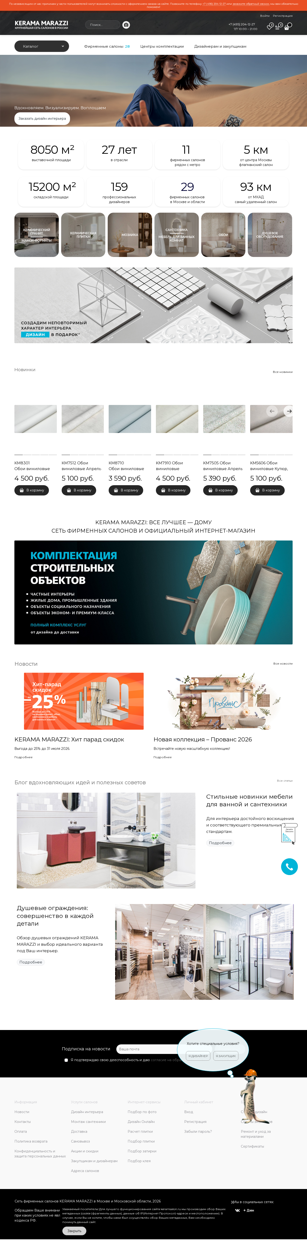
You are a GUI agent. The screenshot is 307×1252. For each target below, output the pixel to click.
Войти (265, 15)
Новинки (24, 369)
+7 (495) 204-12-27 (214, 4)
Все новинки (283, 372)
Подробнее (23, 757)
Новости (26, 664)
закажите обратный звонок (251, 4)
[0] (269, 29)
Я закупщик (226, 1056)
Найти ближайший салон (153, 118)
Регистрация (283, 15)
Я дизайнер (198, 1056)
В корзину (35, 490)
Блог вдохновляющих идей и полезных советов (80, 782)
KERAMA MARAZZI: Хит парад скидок (69, 739)
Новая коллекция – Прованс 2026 (203, 739)
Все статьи (285, 780)
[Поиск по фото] (126, 25)
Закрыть (74, 1231)
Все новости (283, 663)
